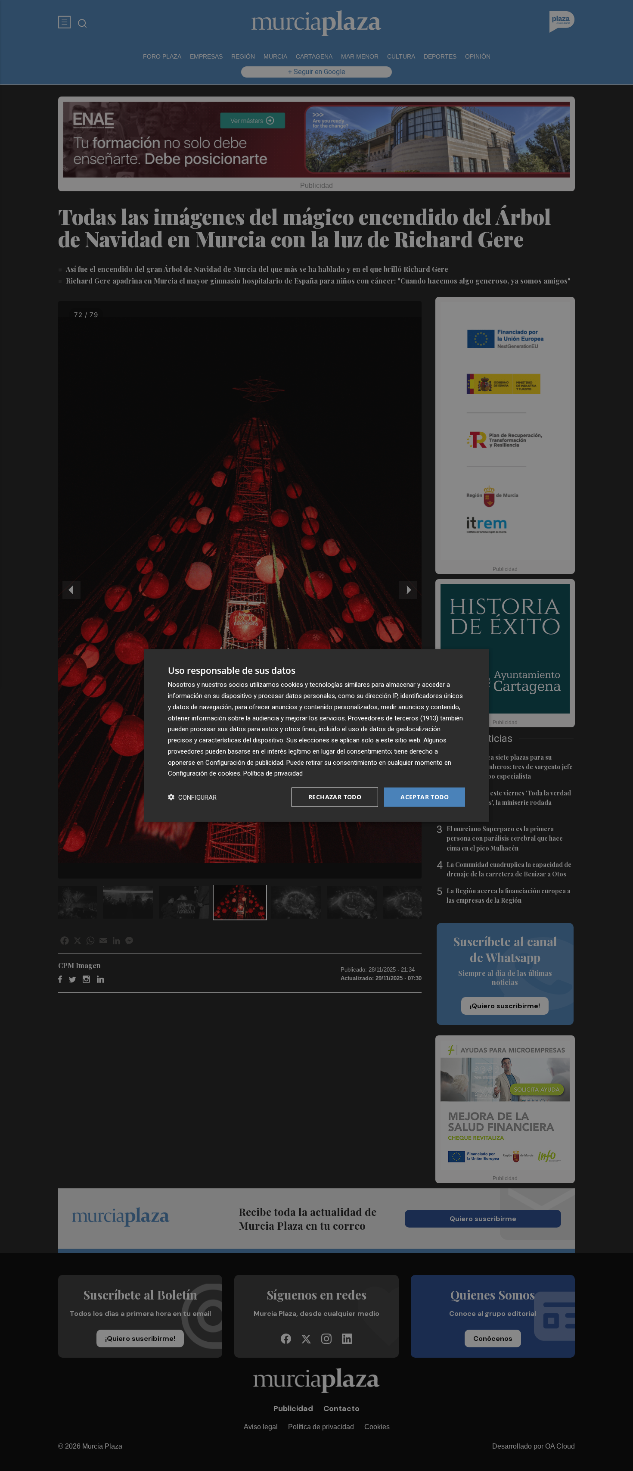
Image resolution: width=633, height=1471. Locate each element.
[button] (192, 797)
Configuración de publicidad (244, 762)
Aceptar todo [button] (424, 797)
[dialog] (316, 735)
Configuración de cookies (204, 773)
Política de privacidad (273, 773)
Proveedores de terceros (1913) (393, 718)
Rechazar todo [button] (334, 797)
